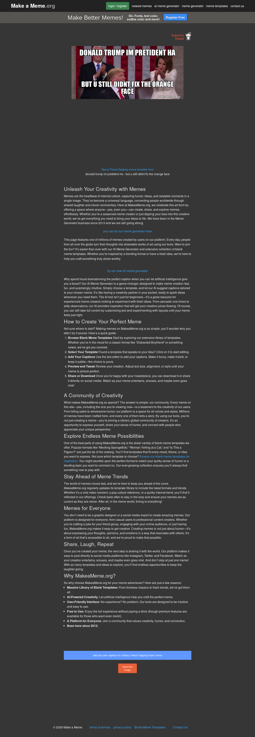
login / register (117, 6)
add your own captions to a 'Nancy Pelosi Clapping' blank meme (127, 655)
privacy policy (122, 727)
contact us (237, 6)
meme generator (192, 6)
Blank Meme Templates (149, 727)
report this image (127, 668)
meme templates (217, 6)
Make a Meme (33, 5)
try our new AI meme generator (127, 271)
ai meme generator (166, 6)
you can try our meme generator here (127, 231)
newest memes (142, 6)
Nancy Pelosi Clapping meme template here (128, 169)
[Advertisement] (31, 102)
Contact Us (180, 727)
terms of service (100, 727)
